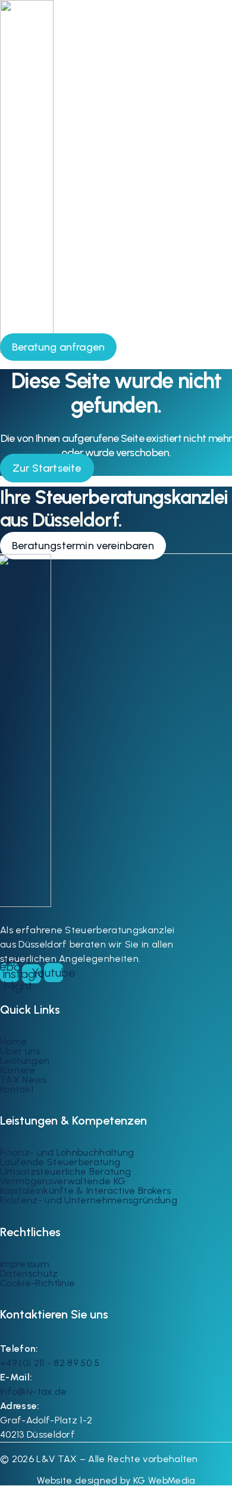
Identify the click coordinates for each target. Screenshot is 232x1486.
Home (13, 1041)
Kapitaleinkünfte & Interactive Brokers (85, 1190)
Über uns (20, 1051)
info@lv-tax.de (33, 1391)
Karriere (18, 1070)
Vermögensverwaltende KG (63, 1181)
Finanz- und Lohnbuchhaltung (67, 1152)
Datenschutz (29, 1273)
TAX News (23, 1079)
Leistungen (24, 1060)
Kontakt (17, 1089)
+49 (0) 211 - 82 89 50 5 (50, 1363)
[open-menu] (217, 342)
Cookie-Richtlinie (37, 1283)
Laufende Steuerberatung (60, 1162)
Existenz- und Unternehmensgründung (88, 1200)
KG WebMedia (163, 1480)
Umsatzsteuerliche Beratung (65, 1171)
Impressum (24, 1264)
